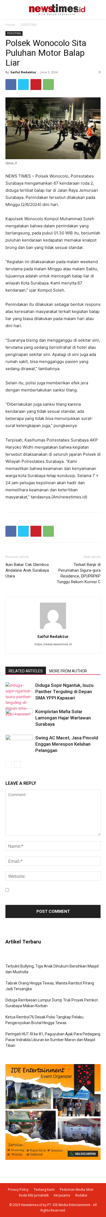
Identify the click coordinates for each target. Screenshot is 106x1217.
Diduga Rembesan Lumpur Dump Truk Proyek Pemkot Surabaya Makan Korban (51, 1003)
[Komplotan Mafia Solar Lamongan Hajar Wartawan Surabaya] (19, 717)
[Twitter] (23, 84)
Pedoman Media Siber (77, 1189)
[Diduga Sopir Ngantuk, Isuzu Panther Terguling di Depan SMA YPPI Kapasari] (19, 699)
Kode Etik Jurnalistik (34, 1195)
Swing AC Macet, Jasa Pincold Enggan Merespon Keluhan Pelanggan (66, 744)
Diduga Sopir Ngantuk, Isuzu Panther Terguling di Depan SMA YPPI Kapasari (64, 691)
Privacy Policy (18, 1189)
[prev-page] (8, 764)
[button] (94, 9)
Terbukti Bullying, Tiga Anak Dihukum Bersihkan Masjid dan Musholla (52, 969)
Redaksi (81, 1195)
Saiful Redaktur (23, 72)
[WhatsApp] (48, 84)
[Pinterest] (35, 84)
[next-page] (17, 764)
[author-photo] (53, 628)
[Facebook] (10, 84)
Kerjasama (62, 1195)
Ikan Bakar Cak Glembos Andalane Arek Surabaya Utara (27, 570)
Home (10, 24)
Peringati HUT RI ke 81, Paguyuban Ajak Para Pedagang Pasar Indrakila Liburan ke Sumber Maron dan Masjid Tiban (52, 1040)
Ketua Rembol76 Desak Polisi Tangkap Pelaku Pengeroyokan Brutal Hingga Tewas (44, 1020)
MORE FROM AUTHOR (68, 671)
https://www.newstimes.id (53, 644)
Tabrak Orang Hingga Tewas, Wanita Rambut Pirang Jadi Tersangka (49, 986)
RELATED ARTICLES (26, 671)
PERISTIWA (29, 24)
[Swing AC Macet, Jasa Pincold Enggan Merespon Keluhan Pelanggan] (19, 744)
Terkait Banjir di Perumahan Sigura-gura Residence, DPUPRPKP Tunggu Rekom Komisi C (79, 573)
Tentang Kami (44, 1189)
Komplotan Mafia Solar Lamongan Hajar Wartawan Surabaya (63, 718)
